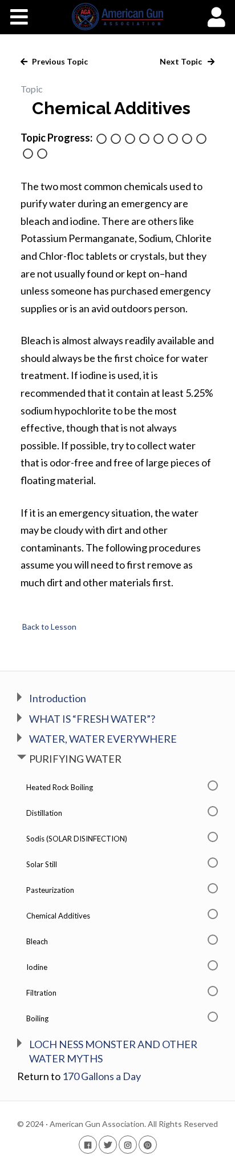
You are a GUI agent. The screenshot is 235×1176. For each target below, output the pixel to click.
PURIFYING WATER (75, 758)
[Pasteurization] (158, 140)
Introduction (57, 698)
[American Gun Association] (118, 17)
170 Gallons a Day (101, 1076)
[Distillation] (116, 140)
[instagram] (128, 1144)
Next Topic (182, 61)
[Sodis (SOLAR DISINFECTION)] (130, 140)
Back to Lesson (48, 626)
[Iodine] (201, 140)
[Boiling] (42, 154)
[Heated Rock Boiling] (101, 140)
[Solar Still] (144, 140)
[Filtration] (28, 154)
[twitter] (108, 1144)
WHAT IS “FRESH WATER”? (92, 718)
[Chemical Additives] (173, 140)
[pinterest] (148, 1144)
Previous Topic (59, 61)
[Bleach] (187, 140)
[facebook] (88, 1144)
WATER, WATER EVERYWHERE (103, 738)
